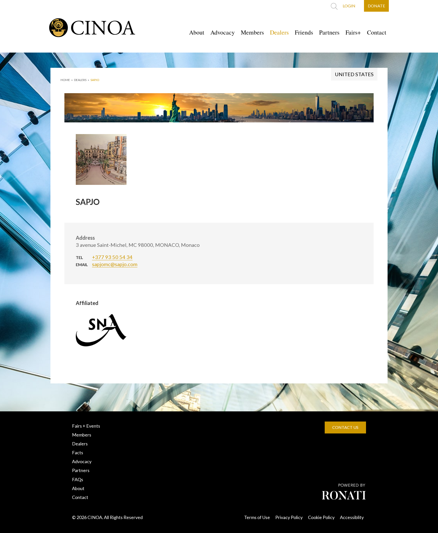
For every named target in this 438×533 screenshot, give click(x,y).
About (196, 32)
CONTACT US (345, 427)
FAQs (77, 479)
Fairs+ (353, 32)
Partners (329, 32)
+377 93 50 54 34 (112, 257)
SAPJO (94, 80)
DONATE (376, 5)
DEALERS (80, 80)
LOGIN (349, 5)
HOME (65, 80)
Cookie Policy (321, 517)
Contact (376, 32)
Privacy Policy (289, 517)
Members (252, 32)
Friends (304, 32)
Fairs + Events (86, 426)
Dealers (279, 32)
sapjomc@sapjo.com (114, 264)
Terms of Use (257, 517)
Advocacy (222, 32)
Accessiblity (352, 517)
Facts (77, 452)
